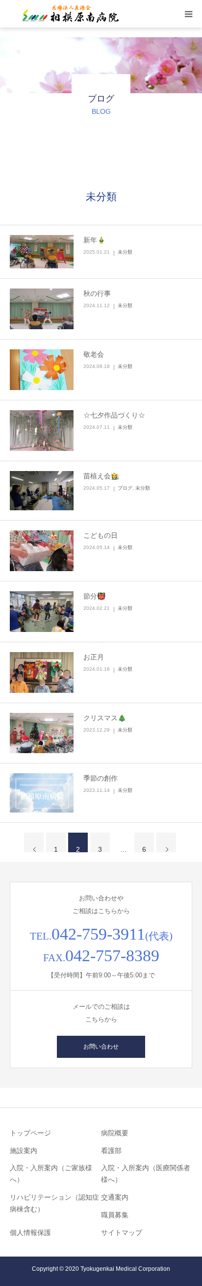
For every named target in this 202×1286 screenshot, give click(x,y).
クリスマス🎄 (104, 718)
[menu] (188, 13)
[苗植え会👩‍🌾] (42, 490)
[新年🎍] (42, 252)
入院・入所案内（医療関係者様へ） (145, 1173)
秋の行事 (97, 293)
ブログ (125, 488)
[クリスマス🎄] (42, 733)
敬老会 (93, 354)
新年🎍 (94, 240)
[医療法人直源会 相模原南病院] (68, 14)
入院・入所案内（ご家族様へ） (51, 1173)
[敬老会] (42, 369)
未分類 (125, 252)
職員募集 (114, 1215)
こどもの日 (100, 535)
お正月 (93, 657)
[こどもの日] (42, 550)
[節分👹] (42, 611)
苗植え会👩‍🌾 (101, 476)
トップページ (30, 1133)
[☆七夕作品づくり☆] (42, 430)
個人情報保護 (30, 1232)
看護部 (111, 1151)
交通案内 (114, 1197)
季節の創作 (100, 778)
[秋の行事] (42, 309)
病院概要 (114, 1133)
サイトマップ (121, 1232)
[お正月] (42, 672)
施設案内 (23, 1151)
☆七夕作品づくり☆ (114, 415)
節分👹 (94, 596)
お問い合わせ (101, 1046)
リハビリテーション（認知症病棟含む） (54, 1203)
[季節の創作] (42, 793)
